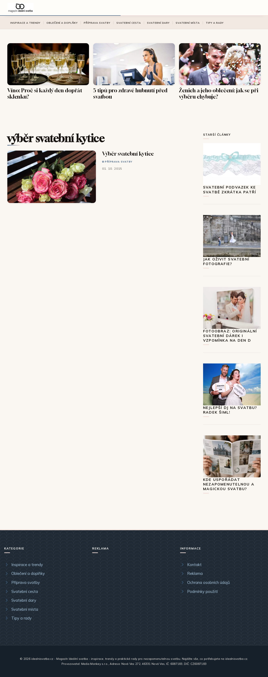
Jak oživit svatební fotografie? (226, 261)
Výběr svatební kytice (128, 153)
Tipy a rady (215, 22)
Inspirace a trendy (25, 22)
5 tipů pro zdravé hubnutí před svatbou (130, 93)
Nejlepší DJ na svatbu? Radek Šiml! (230, 409)
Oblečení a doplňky (62, 22)
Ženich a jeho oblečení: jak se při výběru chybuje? (218, 93)
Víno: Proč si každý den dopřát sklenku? (44, 93)
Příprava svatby (97, 22)
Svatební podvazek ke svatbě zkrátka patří (229, 189)
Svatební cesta (128, 22)
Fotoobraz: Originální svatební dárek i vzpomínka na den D (230, 336)
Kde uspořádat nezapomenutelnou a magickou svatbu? (228, 484)
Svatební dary (158, 22)
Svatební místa (188, 22)
